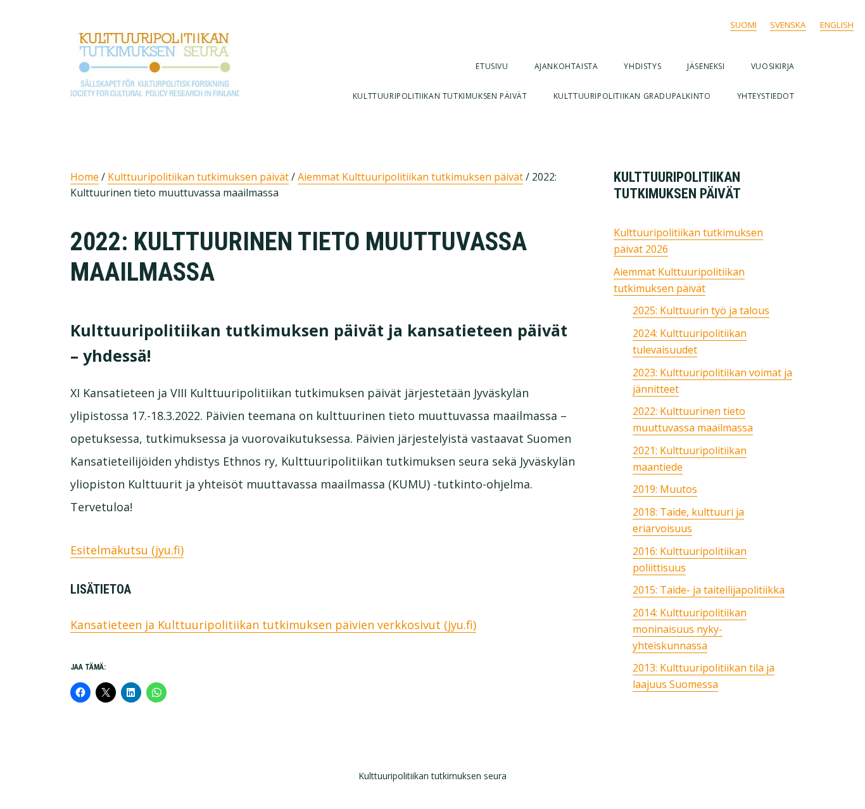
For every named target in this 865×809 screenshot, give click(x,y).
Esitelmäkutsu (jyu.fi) (127, 549)
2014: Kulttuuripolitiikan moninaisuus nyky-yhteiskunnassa (690, 629)
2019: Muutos (665, 489)
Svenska (788, 24)
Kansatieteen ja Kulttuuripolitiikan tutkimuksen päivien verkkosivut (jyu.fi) (273, 624)
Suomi (743, 24)
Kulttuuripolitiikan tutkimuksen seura (171, 64)
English (837, 24)
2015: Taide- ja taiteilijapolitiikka (709, 590)
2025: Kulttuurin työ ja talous (701, 310)
